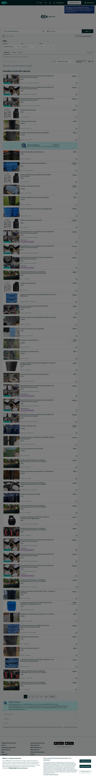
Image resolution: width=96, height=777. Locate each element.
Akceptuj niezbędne (85, 766)
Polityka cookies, (13, 768)
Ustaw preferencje (85, 771)
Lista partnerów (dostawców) (50, 774)
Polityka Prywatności (23, 768)
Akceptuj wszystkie (85, 761)
